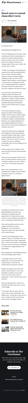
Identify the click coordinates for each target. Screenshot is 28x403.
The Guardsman (12, 20)
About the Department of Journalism (14, 379)
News (2, 10)
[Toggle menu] (25, 2)
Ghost (23, 390)
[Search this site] (23, 2)
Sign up (14, 376)
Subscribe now (15, 367)
